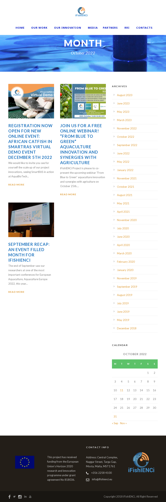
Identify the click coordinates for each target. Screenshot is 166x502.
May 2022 (123, 161)
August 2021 (124, 195)
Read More (16, 184)
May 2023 (123, 111)
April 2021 (123, 211)
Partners (110, 27)
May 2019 (123, 320)
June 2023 (123, 103)
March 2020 (124, 253)
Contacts (144, 27)
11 (121, 390)
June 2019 (123, 311)
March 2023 (124, 120)
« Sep (115, 423)
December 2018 (126, 328)
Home (20, 27)
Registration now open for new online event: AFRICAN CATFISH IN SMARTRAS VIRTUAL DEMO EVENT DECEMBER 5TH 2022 (30, 141)
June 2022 (123, 153)
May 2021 (123, 203)
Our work (39, 27)
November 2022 (127, 128)
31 (115, 416)
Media (93, 27)
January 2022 (125, 170)
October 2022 (125, 136)
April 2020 (123, 245)
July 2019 (123, 303)
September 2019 (127, 286)
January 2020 (125, 270)
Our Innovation (67, 27)
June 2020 (123, 236)
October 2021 (125, 186)
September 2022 (127, 145)
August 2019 (124, 295)
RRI (127, 27)
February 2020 (126, 261)
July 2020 (123, 228)
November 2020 (127, 220)
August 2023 (124, 95)
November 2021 (127, 178)
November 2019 (127, 278)
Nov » (123, 423)
